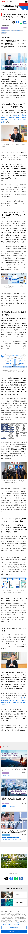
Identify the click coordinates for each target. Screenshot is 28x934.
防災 (20, 839)
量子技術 (4, 32)
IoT (3, 808)
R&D (4, 806)
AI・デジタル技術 (5, 30)
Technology (6, 834)
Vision (4, 27)
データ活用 (15, 839)
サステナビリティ (18, 30)
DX (12, 30)
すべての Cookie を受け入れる (14, 931)
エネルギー (16, 837)
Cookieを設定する (14, 927)
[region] (14, 920)
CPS (18, 806)
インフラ (9, 837)
